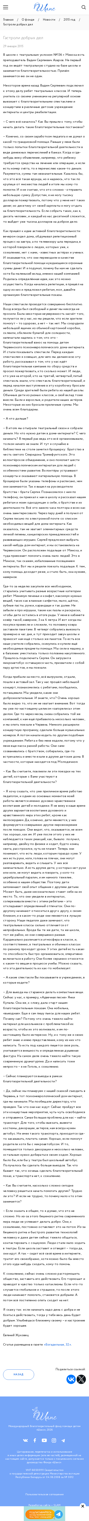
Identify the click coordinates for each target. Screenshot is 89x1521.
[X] (81, 1379)
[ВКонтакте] (71, 1379)
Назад (19, 1374)
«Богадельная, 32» (57, 1344)
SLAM (57, 1505)
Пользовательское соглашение (44, 1494)
